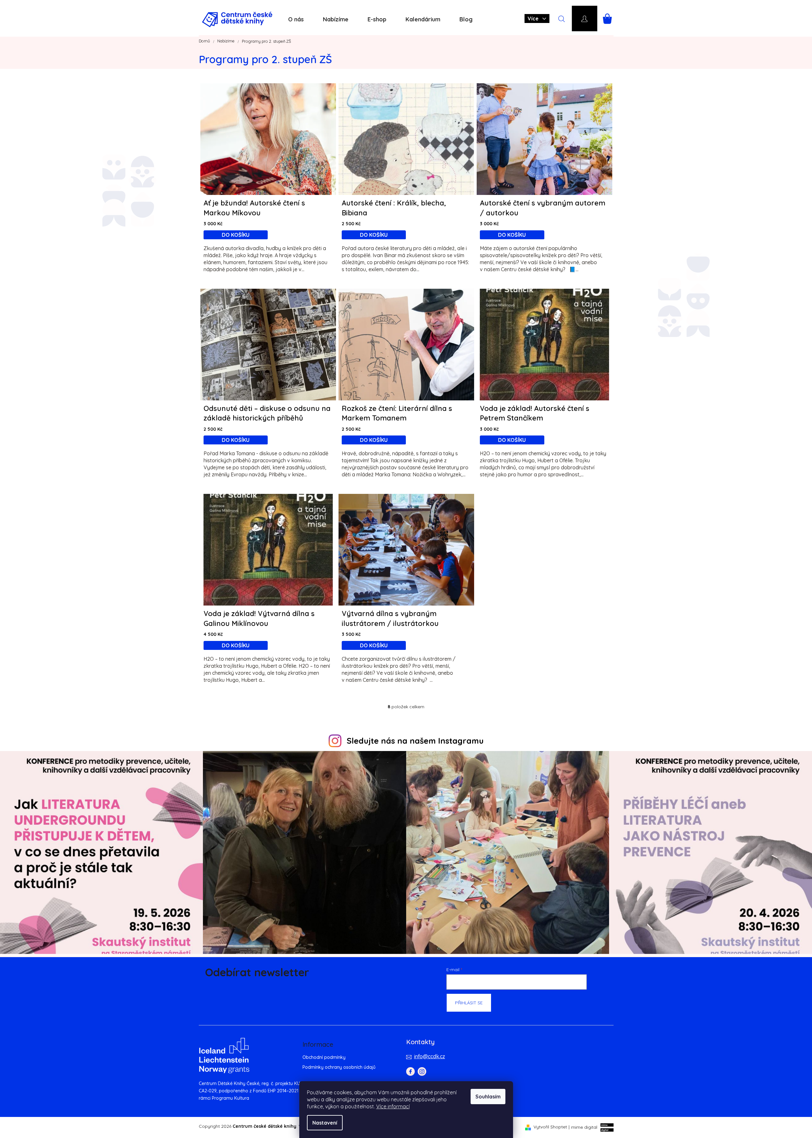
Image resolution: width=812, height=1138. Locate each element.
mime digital (583, 1127)
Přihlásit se (469, 1003)
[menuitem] (296, 19)
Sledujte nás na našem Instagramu (415, 741)
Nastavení (324, 1122)
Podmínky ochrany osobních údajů (339, 1067)
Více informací (393, 1106)
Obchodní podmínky (324, 1057)
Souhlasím (488, 1096)
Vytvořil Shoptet (550, 1127)
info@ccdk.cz (429, 1056)
